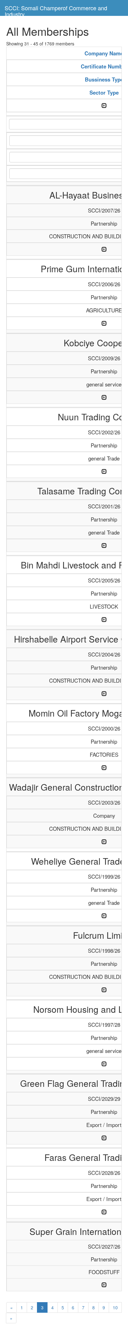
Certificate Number (104, 66)
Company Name (104, 53)
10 (115, 1307)
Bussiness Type (104, 79)
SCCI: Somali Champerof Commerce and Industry (56, 10)
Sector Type (104, 92)
